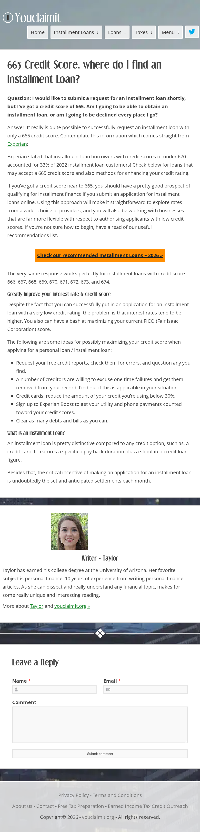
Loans (114, 32)
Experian (17, 144)
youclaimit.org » (72, 606)
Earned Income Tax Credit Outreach (148, 806)
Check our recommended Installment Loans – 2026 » (100, 255)
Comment (22, 702)
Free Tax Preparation (81, 806)
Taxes (141, 32)
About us (22, 806)
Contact (45, 806)
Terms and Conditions (117, 795)
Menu (168, 32)
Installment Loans (74, 32)
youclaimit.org (98, 817)
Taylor (36, 606)
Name (19, 681)
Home (38, 32)
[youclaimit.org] (40, 23)
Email (110, 681)
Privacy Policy (73, 795)
